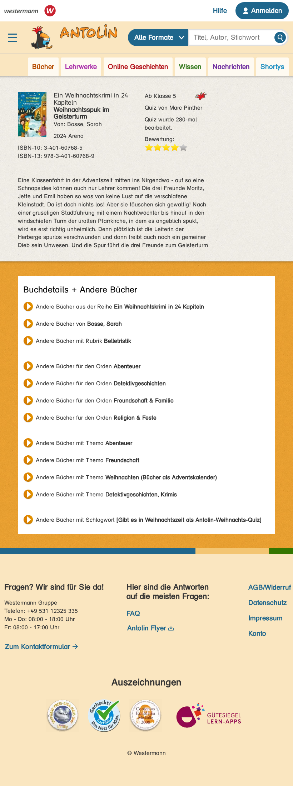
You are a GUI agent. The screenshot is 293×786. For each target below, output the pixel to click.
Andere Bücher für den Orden (88, 366)
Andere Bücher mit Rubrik (83, 340)
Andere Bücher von (79, 323)
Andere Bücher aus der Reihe (120, 306)
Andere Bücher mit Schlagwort (149, 519)
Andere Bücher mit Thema (84, 443)
